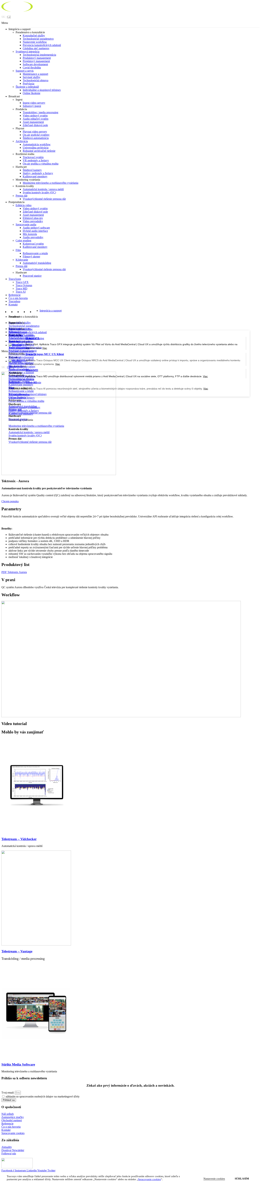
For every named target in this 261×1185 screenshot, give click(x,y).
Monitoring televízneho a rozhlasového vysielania (50, 182)
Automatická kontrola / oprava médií (43, 189)
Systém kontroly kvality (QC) (39, 192)
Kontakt (13, 304)
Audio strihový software (36, 227)
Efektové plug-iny (33, 218)
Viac (57, 364)
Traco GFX (22, 282)
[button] (130, 23)
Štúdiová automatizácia (36, 137)
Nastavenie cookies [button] (214, 1178)
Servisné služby (31, 77)
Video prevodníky (33, 221)
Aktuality (6, 1147)
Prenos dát (21, 195)
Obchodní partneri (11, 1120)
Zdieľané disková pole (35, 125)
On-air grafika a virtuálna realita (40, 163)
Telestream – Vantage (16, 951)
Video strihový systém (35, 115)
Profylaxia (28, 83)
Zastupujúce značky (12, 1117)
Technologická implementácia (39, 54)
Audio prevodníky (33, 237)
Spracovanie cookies (13, 1133)
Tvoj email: (8, 1092)
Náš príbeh (7, 1113)
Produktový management (37, 57)
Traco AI (21, 291)
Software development (35, 64)
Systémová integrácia (27, 51)
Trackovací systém (33, 157)
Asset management (33, 121)
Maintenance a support (35, 73)
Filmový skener (31, 256)
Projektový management (36, 61)
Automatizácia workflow (37, 144)
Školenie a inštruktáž (27, 86)
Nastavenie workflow (35, 41)
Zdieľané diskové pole (35, 211)
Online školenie (31, 93)
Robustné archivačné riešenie (39, 150)
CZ (9, 16)
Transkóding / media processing (40, 112)
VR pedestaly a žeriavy (36, 160)
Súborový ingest (32, 105)
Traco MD (21, 288)
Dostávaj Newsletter (12, 1150)
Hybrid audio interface (35, 230)
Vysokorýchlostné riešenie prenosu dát (44, 198)
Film (18, 250)
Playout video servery (35, 131)
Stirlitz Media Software (18, 1064)
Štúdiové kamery (32, 170)
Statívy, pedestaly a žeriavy (38, 173)
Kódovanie (22, 259)
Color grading (23, 240)
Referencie (15, 294)
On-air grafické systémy (36, 134)
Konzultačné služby (34, 35)
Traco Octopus (24, 285)
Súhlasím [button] (242, 1178)
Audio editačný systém (35, 118)
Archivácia (22, 141)
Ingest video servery (34, 102)
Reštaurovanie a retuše (35, 253)
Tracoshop (14, 301)
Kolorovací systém (33, 243)
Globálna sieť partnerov (36, 48)
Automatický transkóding (37, 262)
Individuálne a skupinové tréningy (42, 89)
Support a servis (25, 70)
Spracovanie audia (26, 224)
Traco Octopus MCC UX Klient (45, 354)
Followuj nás (8, 1153)
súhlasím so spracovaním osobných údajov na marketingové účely (43, 1096)
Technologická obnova (35, 80)
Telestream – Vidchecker (19, 839)
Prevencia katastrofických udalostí (42, 45)
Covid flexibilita (32, 67)
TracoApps (15, 278)
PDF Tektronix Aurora (14, 572)
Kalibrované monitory (35, 176)
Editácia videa (23, 205)
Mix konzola (30, 234)
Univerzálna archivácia (35, 147)
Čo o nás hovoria (18, 298)
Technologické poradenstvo (38, 38)
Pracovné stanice (32, 275)
